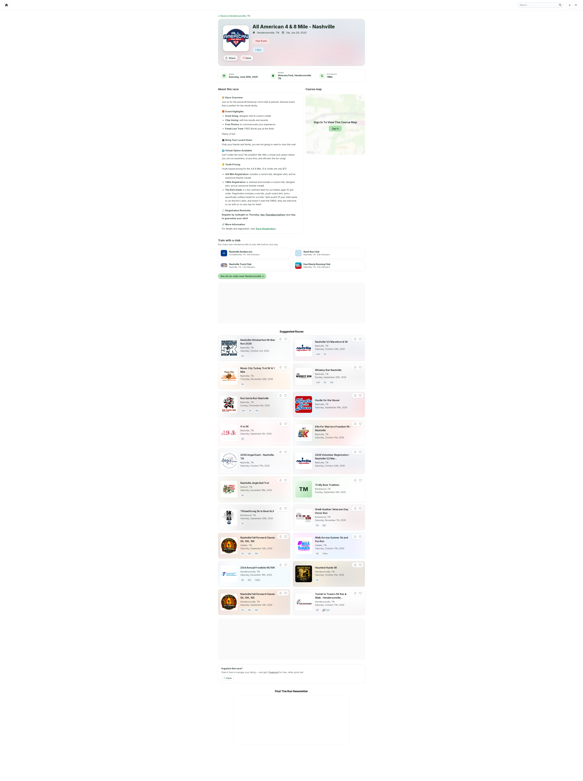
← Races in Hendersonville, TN (234, 16)
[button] (280, 339)
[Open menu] (572, 5)
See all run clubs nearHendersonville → (242, 276)
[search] (560, 5)
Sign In (335, 128)
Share (232, 58)
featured (273, 672)
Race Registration (266, 228)
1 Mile (258, 50)
